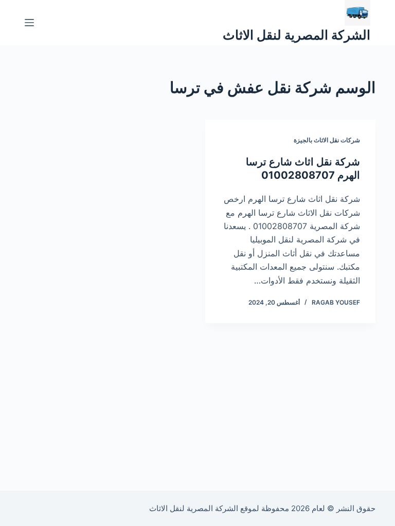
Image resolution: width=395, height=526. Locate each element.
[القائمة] (29, 22)
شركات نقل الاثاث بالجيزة (327, 140)
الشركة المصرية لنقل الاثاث (296, 35)
